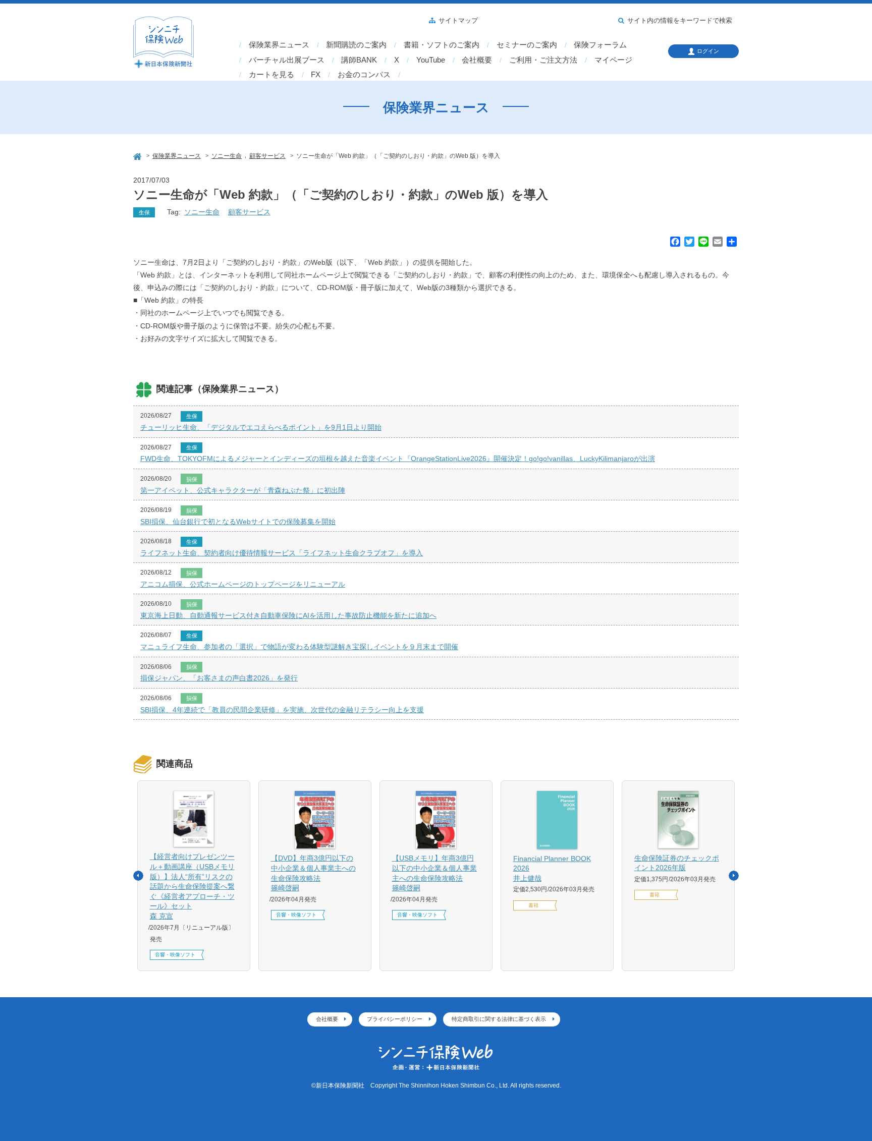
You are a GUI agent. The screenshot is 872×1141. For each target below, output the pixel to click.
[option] (193, 875)
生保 (144, 212)
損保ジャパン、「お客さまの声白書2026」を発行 (219, 678)
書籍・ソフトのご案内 (441, 45)
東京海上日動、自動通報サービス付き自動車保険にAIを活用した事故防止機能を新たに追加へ (288, 615)
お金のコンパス (364, 75)
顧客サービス (249, 212)
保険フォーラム (600, 45)
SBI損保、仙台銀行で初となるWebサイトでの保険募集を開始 (238, 522)
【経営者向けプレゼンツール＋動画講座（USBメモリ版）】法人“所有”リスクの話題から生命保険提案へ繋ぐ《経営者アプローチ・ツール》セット (192, 886)
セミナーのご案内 (527, 45)
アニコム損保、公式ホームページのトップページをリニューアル (242, 584)
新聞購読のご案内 (356, 45)
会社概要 (477, 60)
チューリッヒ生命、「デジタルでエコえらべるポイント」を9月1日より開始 (261, 427)
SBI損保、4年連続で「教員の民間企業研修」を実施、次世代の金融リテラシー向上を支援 (282, 710)
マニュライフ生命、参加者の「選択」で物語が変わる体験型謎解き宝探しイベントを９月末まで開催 (299, 647)
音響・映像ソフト (175, 954)
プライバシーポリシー (394, 1019)
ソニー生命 (202, 212)
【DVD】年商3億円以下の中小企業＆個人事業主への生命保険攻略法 (313, 873)
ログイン (708, 51)
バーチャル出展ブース (286, 60)
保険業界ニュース (279, 45)
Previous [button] (138, 876)
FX (315, 75)
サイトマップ (458, 20)
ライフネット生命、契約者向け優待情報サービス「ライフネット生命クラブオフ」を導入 (281, 553)
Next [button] (734, 876)
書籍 (533, 905)
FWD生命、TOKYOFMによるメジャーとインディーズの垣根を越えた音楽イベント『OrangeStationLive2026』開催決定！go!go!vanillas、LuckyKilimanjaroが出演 (397, 458)
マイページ (613, 60)
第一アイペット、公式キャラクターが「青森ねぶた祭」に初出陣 (242, 490)
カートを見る (271, 75)
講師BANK (359, 60)
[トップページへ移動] (138, 155)
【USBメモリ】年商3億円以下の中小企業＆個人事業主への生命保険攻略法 (434, 873)
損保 (191, 479)
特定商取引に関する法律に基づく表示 (499, 1019)
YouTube (430, 60)
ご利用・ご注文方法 (543, 60)
